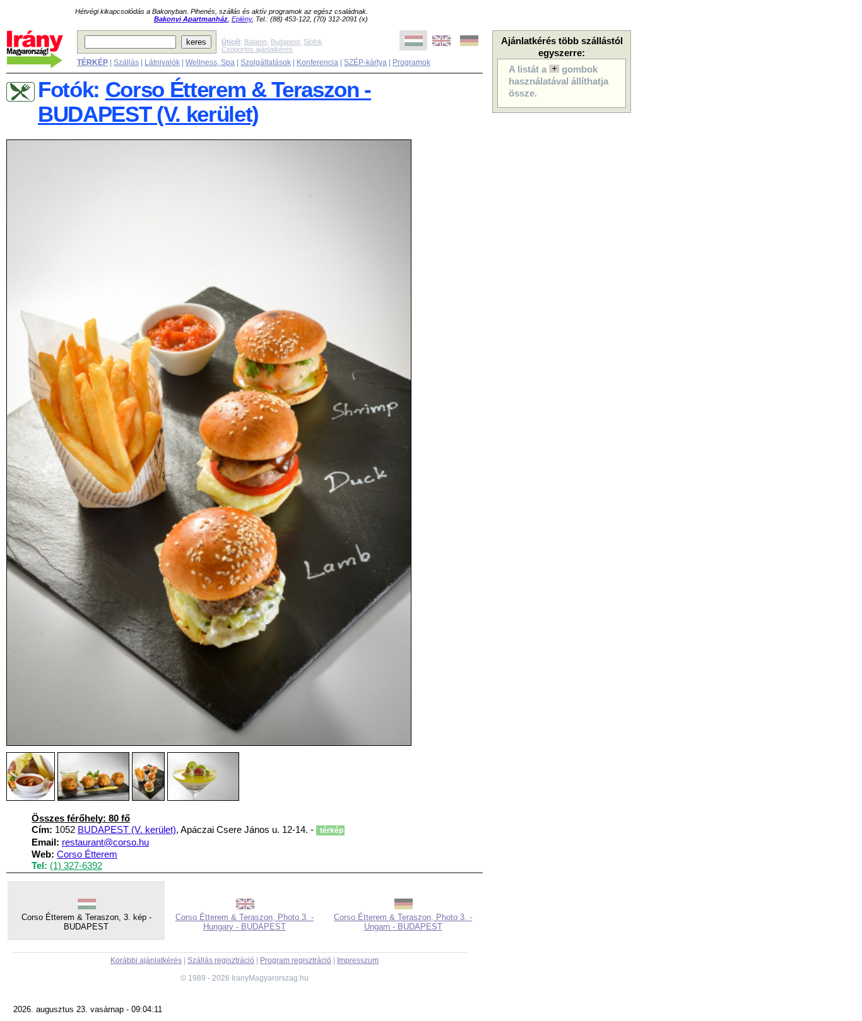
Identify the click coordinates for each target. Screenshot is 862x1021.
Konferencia (317, 62)
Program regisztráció (295, 960)
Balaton (255, 41)
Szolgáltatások (265, 62)
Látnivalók (162, 62)
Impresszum (358, 960)
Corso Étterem (87, 854)
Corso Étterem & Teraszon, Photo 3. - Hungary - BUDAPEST (244, 921)
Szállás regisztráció (220, 960)
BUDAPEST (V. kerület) (127, 830)
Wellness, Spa (210, 62)
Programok (411, 62)
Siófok (313, 41)
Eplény (242, 19)
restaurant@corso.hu (105, 842)
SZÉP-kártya (365, 62)
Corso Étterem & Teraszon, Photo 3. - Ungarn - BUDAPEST (403, 921)
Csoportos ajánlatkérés (257, 49)
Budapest (285, 41)
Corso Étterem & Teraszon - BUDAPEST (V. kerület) (204, 102)
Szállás (126, 62)
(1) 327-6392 (76, 866)
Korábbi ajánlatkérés (146, 960)
